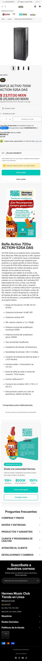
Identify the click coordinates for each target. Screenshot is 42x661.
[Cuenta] (35, 6)
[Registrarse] (37, 581)
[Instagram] (19, 658)
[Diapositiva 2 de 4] (18, 68)
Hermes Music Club (23, 649)
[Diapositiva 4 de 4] (28, 68)
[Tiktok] (26, 658)
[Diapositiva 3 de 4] (23, 68)
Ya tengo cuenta (21, 497)
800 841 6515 (6, 604)
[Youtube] (23, 658)
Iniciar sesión (21, 172)
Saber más (38, 141)
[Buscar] (6, 6)
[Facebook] (16, 658)
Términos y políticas (21, 653)
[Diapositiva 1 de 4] (13, 68)
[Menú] (2, 6)
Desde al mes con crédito (10, 134)
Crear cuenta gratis (21, 490)
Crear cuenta (21, 179)
